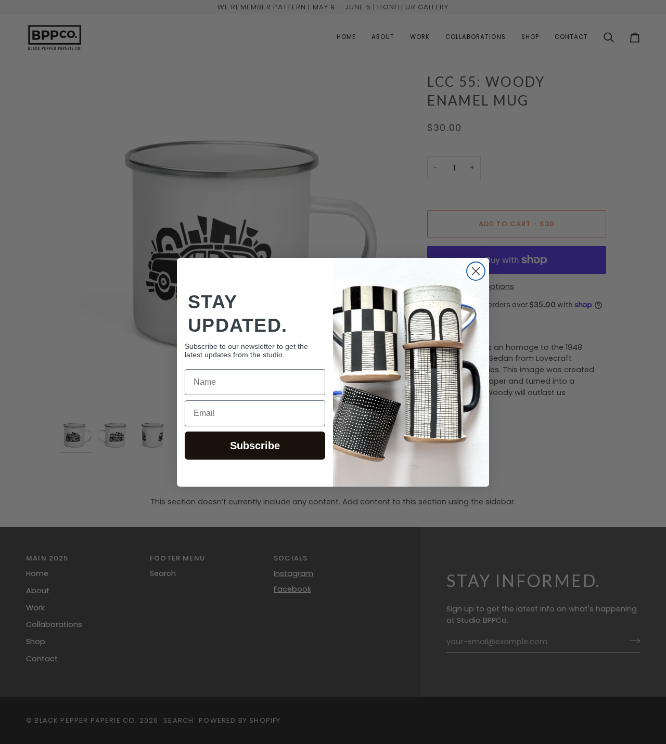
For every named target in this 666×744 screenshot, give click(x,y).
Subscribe (255, 445)
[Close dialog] (476, 271)
